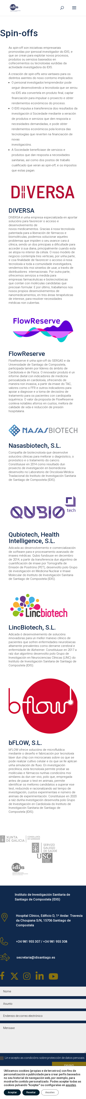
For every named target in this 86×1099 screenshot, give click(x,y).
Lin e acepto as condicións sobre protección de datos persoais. (45, 1057)
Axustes (50, 1092)
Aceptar (12, 1092)
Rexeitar (31, 1092)
